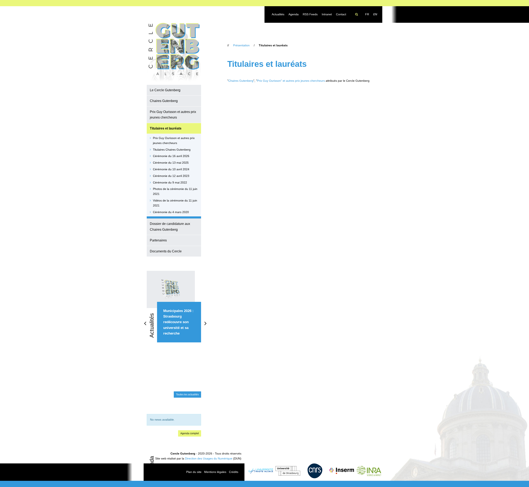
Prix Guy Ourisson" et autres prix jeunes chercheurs (291, 80)
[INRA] (368, 471)
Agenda (293, 14)
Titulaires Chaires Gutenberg (172, 149)
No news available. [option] (162, 419)
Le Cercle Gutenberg (165, 90)
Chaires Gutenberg (164, 101)
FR (367, 14)
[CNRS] (314, 470)
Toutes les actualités (187, 394)
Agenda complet (189, 433)
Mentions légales (215, 472)
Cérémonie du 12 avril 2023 (171, 176)
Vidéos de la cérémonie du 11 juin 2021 (175, 203)
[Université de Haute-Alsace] (261, 471)
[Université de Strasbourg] (287, 471)
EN (375, 14)
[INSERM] (341, 471)
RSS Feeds (310, 14)
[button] (199, 114)
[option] (174, 311)
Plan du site (193, 472)
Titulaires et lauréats (165, 128)
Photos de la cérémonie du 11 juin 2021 (175, 191)
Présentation (241, 45)
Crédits (233, 472)
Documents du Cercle (166, 251)
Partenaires (158, 240)
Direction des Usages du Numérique (208, 458)
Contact (341, 14)
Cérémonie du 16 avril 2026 (171, 156)
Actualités (278, 14)
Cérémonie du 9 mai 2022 (170, 182)
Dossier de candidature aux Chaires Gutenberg (170, 226)
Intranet (327, 14)
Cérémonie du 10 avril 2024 (171, 169)
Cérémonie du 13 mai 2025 (171, 162)
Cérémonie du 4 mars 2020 (171, 212)
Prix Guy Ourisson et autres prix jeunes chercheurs (173, 114)
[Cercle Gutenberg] (174, 53)
